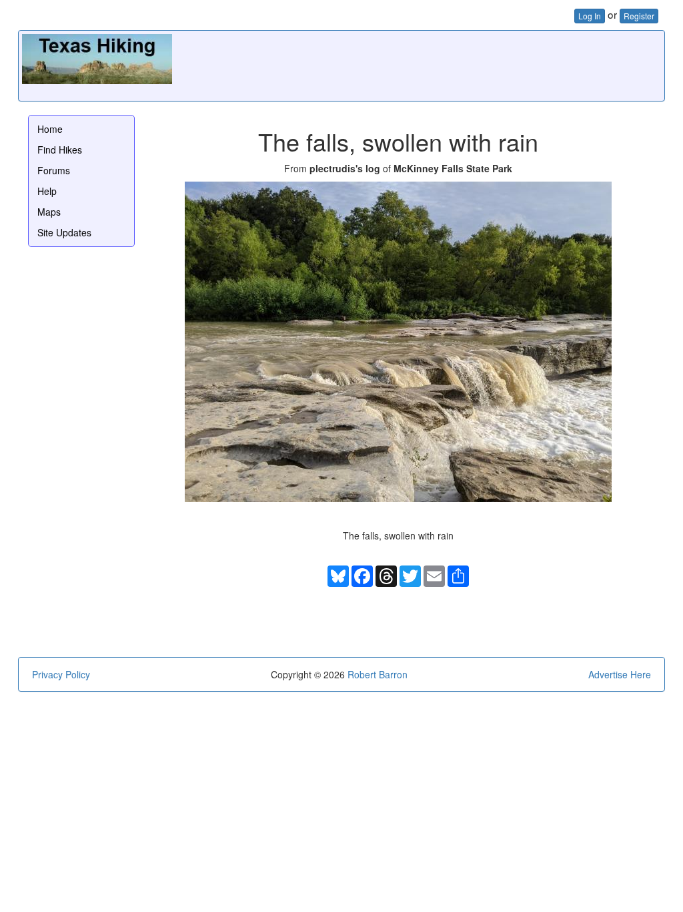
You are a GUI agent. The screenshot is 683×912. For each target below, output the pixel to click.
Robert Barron (378, 674)
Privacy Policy (61, 674)
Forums (53, 170)
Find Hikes (59, 149)
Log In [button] (589, 15)
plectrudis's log (344, 168)
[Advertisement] (418, 64)
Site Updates (64, 232)
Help (47, 191)
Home (50, 129)
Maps (49, 211)
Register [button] (639, 15)
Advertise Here (619, 674)
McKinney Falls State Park (453, 168)
